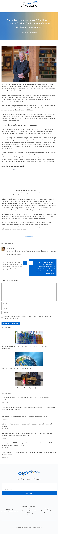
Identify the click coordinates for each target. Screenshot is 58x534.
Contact (46, 513)
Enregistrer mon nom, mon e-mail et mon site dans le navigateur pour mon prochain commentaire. (27, 317)
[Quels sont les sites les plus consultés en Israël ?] (29, 365)
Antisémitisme (8, 244)
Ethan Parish (34, 33)
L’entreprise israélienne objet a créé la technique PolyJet (19, 388)
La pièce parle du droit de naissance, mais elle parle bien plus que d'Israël (25, 417)
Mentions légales (46, 511)
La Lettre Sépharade (25, 527)
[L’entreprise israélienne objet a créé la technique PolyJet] (29, 384)
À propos (47, 509)
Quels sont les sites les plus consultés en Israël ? (17, 368)
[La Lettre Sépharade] (29, 4)
